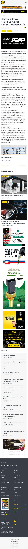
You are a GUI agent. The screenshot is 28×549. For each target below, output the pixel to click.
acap (3, 160)
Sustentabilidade (5, 489)
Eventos (4, 176)
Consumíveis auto (18, 487)
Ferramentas (16, 480)
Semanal (16, 504)
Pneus (2, 470)
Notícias (9, 31)
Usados (15, 492)
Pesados (3, 472)
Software (3, 477)
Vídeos (15, 472)
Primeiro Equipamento (19, 482)
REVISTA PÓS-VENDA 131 (9, 355)
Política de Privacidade (14, 543)
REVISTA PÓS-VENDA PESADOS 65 (11, 372)
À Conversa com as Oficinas (7, 465)
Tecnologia (16, 484)
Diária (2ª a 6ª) (17, 508)
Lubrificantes (17, 475)
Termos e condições (14, 541)
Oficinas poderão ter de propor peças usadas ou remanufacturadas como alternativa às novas (14, 364)
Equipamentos (4, 467)
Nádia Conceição (10, 225)
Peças (15, 465)
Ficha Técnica (14, 545)
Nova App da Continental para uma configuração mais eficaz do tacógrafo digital (13, 222)
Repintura (16, 467)
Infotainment (4, 487)
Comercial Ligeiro (5, 482)
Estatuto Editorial (14, 546)
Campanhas (3, 480)
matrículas (8, 160)
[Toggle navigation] (26, 2)
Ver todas (3, 514)
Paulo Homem (5, 28)
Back (3, 15)
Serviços (3, 484)
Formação (16, 477)
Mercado (4, 31)
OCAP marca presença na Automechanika (12, 196)
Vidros (15, 489)
